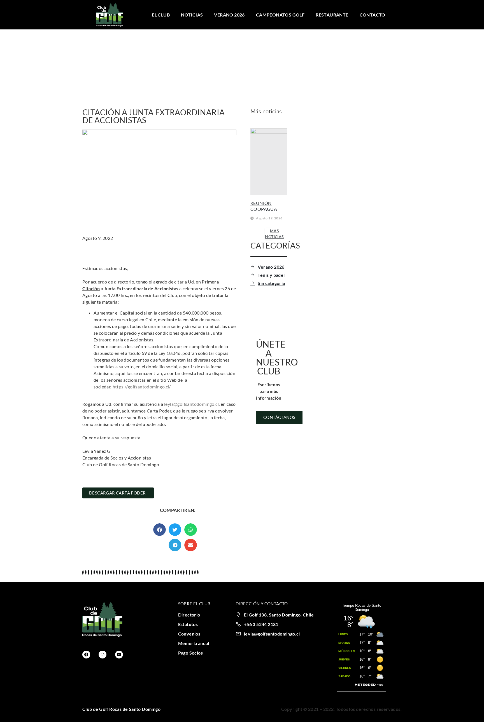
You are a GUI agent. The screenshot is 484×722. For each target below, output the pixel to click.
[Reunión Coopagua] (268, 161)
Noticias (192, 14)
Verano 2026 (229, 14)
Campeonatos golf (280, 14)
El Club (161, 14)
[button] (159, 529)
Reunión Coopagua (263, 206)
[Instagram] (102, 654)
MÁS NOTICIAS (274, 233)
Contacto (372, 14)
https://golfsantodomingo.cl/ (142, 386)
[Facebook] (86, 654)
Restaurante (332, 14)
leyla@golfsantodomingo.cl (191, 404)
